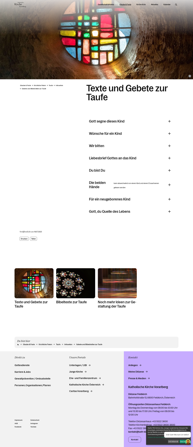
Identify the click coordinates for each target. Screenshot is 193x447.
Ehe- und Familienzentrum (83, 378)
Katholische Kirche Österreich (84, 384)
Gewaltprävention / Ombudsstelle (32, 378)
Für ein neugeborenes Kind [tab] (109, 199)
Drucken (24, 239)
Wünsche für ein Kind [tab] (105, 134)
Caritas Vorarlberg (79, 391)
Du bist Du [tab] (97, 170)
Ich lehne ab (173, 441)
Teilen (33, 239)
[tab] (129, 185)
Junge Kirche (76, 371)
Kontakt (134, 440)
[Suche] (176, 4)
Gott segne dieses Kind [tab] (107, 121)
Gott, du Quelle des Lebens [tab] (109, 211)
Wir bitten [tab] (96, 146)
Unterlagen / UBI (78, 365)
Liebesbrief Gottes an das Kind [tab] (112, 158)
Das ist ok (184, 441)
